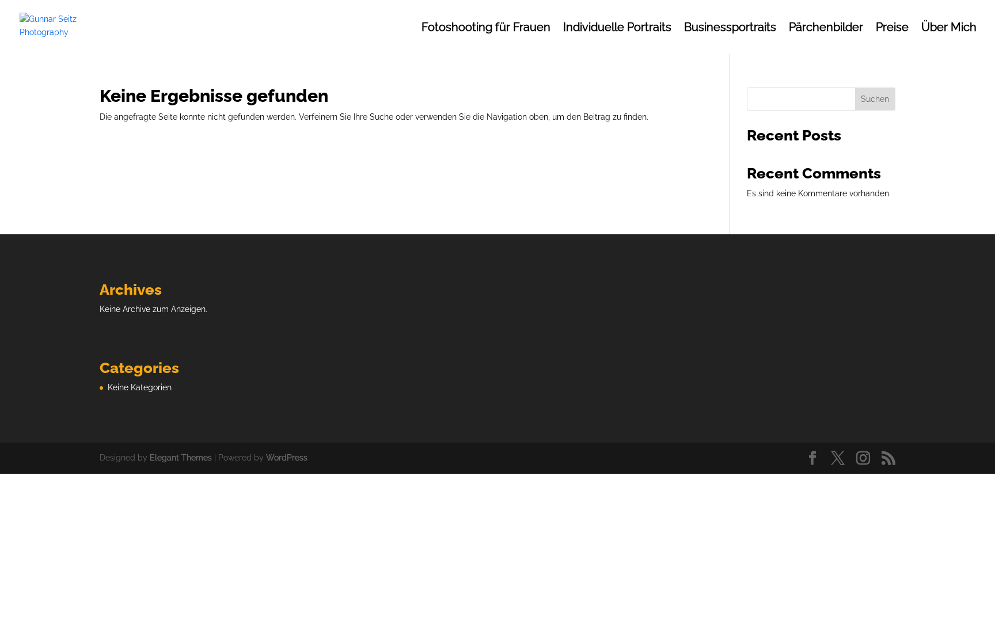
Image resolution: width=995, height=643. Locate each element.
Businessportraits (730, 28)
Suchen (875, 99)
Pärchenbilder (826, 28)
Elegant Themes (181, 457)
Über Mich (949, 28)
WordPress (286, 457)
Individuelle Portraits (617, 28)
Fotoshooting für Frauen (485, 28)
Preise (892, 28)
